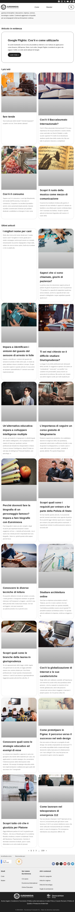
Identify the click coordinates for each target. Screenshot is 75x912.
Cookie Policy (50, 901)
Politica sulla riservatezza (35, 901)
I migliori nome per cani (17, 231)
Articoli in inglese (45, 880)
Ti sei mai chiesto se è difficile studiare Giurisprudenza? (53, 355)
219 (42, 851)
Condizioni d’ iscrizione (18, 901)
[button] (71, 7)
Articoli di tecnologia (46, 885)
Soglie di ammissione (46, 889)
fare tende (9, 116)
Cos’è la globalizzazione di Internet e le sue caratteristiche (56, 672)
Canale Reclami (61, 901)
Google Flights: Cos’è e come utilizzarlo (33, 40)
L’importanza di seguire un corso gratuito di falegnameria (56, 430)
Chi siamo (25, 879)
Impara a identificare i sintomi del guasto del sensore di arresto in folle (18, 351)
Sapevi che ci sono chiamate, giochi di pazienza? (51, 277)
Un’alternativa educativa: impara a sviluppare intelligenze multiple (18, 430)
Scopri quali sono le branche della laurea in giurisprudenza (17, 657)
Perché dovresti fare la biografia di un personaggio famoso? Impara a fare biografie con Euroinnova (16, 514)
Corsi (37, 7)
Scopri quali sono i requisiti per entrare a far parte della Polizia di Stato (55, 506)
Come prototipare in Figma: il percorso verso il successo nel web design (56, 734)
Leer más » (14, 55)
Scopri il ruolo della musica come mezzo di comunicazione (54, 194)
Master (49, 7)
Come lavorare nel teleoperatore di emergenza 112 (51, 810)
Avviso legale (5, 901)
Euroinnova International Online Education (29, 885)
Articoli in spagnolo (46, 876)
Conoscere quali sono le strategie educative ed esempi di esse (17, 746)
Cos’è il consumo (13, 194)
